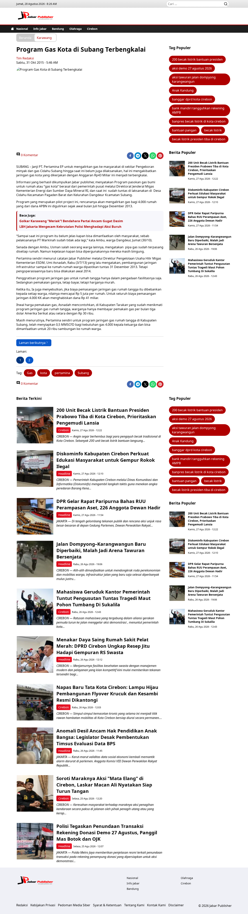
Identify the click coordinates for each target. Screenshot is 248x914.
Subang (83, 373)
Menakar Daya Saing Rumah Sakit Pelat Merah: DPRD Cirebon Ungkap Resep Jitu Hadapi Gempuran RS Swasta (103, 645)
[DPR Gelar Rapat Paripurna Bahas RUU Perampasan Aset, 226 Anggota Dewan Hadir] (177, 219)
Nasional (22, 29)
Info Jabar (39, 29)
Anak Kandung (183, 90)
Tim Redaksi (25, 58)
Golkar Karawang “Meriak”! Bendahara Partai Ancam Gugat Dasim (71, 221)
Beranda (25, 37)
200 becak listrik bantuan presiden (197, 59)
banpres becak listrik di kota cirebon (199, 121)
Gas (30, 373)
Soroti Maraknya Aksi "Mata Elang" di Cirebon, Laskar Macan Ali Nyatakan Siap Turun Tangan (104, 784)
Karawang (44, 37)
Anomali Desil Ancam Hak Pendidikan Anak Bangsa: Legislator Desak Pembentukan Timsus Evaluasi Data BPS (106, 737)
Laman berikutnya (32, 343)
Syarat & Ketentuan (107, 905)
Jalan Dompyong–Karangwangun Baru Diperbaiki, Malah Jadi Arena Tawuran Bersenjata (209, 240)
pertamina (62, 373)
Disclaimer (176, 905)
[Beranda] (12, 29)
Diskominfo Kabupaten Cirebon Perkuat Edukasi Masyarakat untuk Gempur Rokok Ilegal (208, 193)
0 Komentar (29, 155)
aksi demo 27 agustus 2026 (192, 68)
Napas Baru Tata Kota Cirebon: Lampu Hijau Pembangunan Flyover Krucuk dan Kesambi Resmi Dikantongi (107, 693)
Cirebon (92, 29)
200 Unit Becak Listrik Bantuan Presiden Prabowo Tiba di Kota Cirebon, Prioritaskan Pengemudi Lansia (208, 168)
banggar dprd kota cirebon (192, 99)
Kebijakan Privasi (42, 905)
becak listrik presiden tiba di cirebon (198, 139)
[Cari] (225, 4)
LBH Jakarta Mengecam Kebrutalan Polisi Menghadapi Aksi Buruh (70, 226)
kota (43, 373)
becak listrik (213, 130)
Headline (64, 473)
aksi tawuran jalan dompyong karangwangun (194, 79)
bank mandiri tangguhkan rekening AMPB (198, 110)
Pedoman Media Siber (74, 905)
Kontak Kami (156, 905)
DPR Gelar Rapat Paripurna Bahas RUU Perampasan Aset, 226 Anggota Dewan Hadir (207, 216)
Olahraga (75, 29)
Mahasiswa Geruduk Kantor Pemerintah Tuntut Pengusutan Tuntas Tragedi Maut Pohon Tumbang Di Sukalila (209, 265)
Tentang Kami (134, 905)
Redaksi (22, 905)
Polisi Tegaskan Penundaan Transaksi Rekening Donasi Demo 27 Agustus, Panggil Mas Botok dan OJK (106, 832)
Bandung (58, 29)
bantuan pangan (184, 130)
